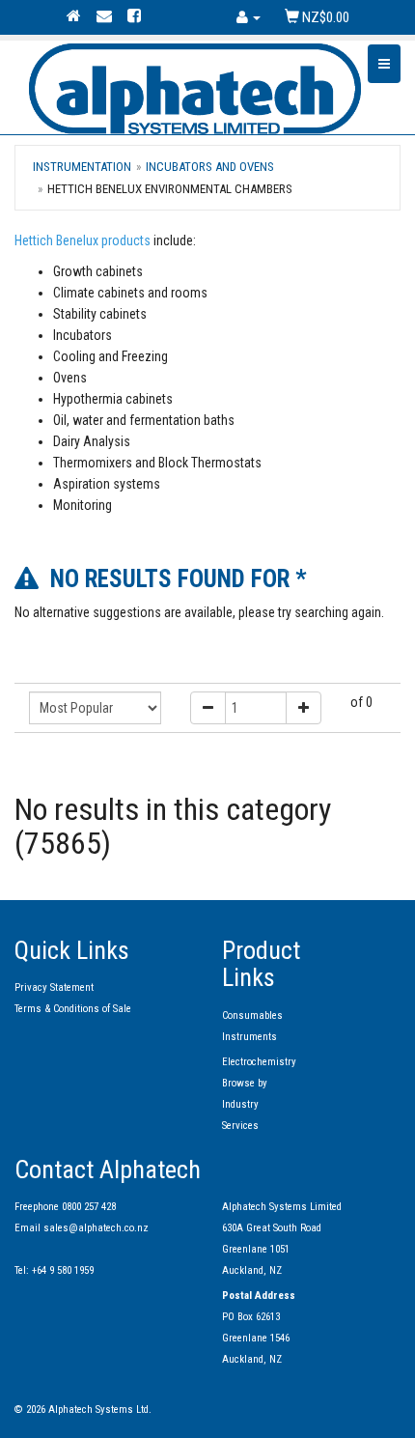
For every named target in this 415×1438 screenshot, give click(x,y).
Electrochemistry (259, 1062)
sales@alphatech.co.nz (96, 1228)
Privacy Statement (54, 987)
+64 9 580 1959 (63, 1270)
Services (240, 1125)
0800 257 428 (89, 1206)
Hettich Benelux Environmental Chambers (169, 189)
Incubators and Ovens (210, 166)
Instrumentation (82, 166)
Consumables (252, 1015)
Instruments (249, 1036)
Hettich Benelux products (82, 240)
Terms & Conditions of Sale (72, 1008)
